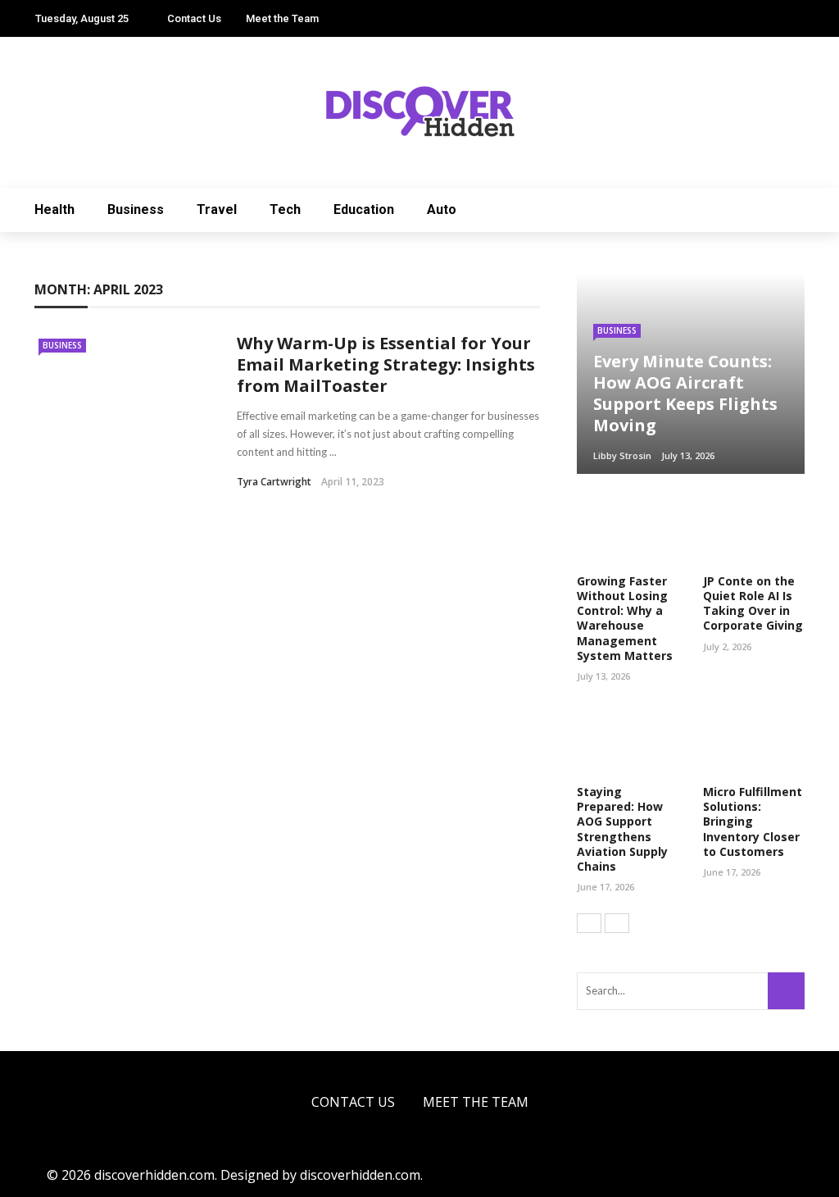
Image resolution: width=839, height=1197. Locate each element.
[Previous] (589, 923)
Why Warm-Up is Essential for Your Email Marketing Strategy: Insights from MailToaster (386, 364)
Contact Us (194, 18)
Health (54, 209)
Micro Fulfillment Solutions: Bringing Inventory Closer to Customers (752, 821)
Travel (217, 209)
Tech (285, 209)
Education (363, 209)
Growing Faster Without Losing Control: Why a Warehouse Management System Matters (625, 618)
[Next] (617, 923)
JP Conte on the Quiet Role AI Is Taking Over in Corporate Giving (753, 603)
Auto (441, 209)
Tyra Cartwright (274, 482)
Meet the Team (282, 18)
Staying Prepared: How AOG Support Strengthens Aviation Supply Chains (622, 829)
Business (135, 209)
